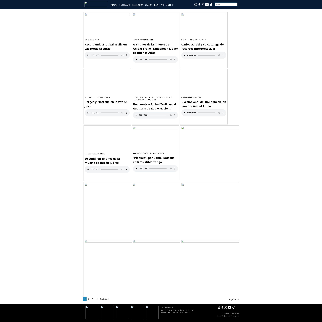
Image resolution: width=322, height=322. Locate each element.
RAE (162, 5)
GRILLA (187, 313)
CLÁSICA (148, 5)
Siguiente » (104, 299)
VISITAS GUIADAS (177, 313)
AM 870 (114, 5)
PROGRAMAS (124, 5)
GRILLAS (169, 5)
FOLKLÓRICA (137, 5)
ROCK (156, 5)
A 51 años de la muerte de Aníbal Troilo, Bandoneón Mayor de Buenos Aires (155, 48)
